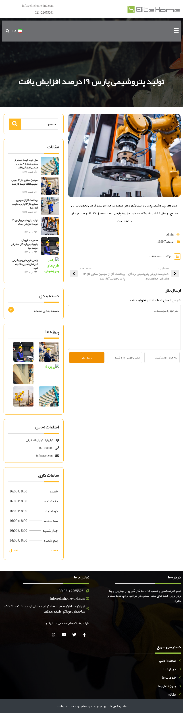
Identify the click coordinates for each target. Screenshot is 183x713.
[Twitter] (74, 635)
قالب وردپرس (104, 706)
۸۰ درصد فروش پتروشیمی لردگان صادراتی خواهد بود (24, 244)
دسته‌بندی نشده (46, 310)
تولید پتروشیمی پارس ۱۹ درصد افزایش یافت (25, 222)
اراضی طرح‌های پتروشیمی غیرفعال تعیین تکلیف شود (25, 264)
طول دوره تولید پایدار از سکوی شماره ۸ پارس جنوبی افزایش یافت (26, 163)
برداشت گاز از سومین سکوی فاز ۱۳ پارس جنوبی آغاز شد (25, 203)
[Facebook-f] (84, 635)
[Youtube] (64, 635)
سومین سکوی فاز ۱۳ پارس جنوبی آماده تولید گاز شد (24, 181)
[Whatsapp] (53, 635)
